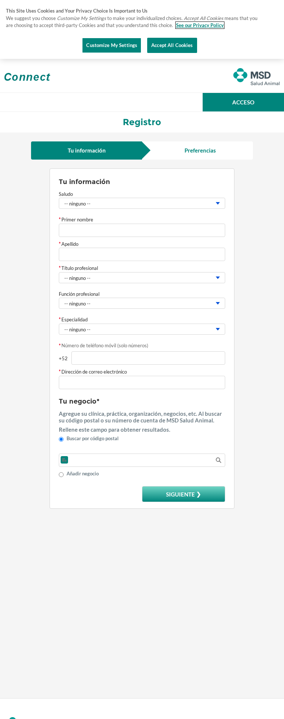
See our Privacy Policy (200, 25)
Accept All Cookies (172, 45)
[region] (142, 29)
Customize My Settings (111, 45)
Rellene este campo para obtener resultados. (114, 429)
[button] (243, 102)
